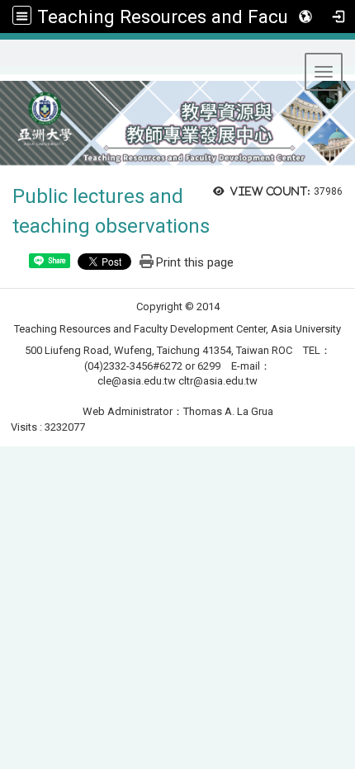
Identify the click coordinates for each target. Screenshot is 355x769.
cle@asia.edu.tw (136, 381)
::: (7, 60)
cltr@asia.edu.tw (218, 381)
